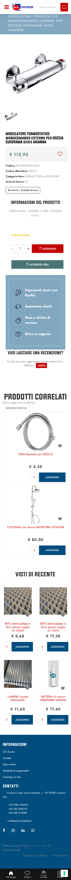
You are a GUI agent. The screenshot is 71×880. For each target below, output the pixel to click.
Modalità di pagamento (16, 771)
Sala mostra (9, 764)
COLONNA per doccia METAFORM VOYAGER (35, 527)
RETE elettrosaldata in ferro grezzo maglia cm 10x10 (53, 627)
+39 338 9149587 (17, 813)
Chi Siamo (9, 752)
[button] (64, 7)
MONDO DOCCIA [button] (16, 408)
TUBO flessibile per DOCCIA (35, 454)
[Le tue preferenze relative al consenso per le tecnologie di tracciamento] (64, 873)
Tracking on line (12, 777)
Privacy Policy (60, 855)
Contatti (7, 758)
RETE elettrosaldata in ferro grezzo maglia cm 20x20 (18, 627)
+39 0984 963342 (18, 805)
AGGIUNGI (52, 477)
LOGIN (41, 365)
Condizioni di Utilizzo (35, 855)
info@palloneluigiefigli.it (19, 821)
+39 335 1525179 (17, 809)
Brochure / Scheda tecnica (23, 190)
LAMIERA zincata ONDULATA (18, 698)
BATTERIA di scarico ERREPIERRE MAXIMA (53, 698)
